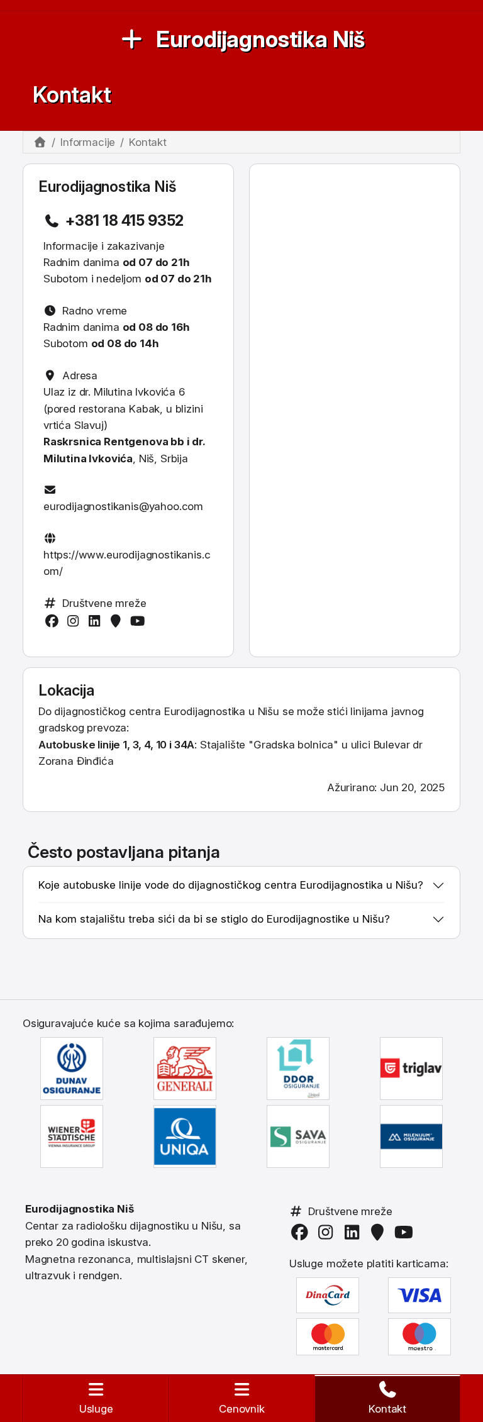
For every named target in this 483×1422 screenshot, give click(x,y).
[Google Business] (118, 621)
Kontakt (72, 94)
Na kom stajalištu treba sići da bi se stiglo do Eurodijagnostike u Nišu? (214, 919)
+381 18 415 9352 (124, 220)
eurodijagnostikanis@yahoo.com (123, 506)
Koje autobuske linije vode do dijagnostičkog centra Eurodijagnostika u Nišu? (230, 885)
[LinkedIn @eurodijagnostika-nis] (97, 621)
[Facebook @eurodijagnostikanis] (54, 621)
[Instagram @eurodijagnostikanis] (75, 621)
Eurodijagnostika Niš (260, 39)
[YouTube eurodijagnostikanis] (139, 621)
